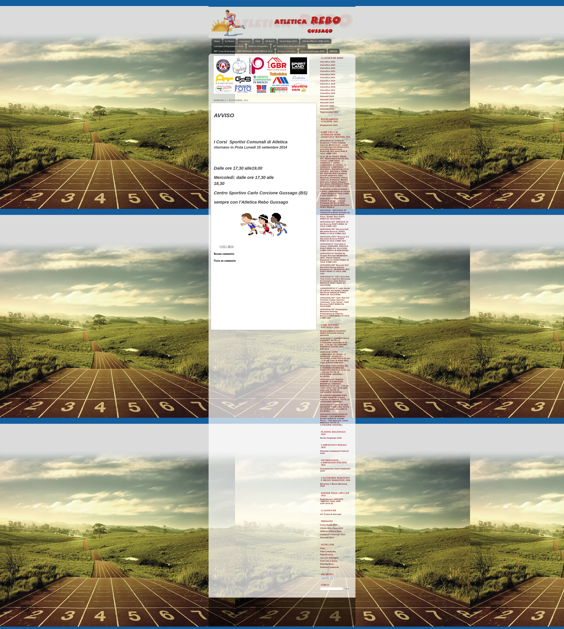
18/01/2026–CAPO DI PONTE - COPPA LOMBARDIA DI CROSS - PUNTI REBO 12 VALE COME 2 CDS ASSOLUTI (335, 192)
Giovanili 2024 (327, 103)
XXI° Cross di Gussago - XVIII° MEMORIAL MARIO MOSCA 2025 (243, 51)
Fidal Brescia (326, 555)
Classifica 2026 (327, 62)
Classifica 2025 (327, 65)
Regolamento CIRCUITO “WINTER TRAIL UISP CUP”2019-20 (331, 501)
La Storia (229, 41)
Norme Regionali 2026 (331, 438)
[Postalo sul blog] (223, 246)
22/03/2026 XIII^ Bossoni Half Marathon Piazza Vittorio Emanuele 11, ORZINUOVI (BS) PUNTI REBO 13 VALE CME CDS (335, 269)
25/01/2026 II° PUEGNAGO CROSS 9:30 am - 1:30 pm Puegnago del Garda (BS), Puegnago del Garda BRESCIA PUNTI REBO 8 (334, 203)
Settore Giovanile (223, 609)
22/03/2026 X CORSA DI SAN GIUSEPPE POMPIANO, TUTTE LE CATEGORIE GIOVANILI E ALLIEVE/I (334, 408)
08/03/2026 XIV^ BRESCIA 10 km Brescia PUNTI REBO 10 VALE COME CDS (334, 224)
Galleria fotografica (258, 46)
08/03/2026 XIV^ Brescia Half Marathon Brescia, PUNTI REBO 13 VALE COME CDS (334, 231)
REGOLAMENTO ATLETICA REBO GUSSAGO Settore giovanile (333, 333)
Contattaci (245, 41)
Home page (220, 605)
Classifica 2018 (327, 87)
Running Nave (327, 564)
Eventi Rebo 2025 (288, 41)
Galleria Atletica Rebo (331, 531)
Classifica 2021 (327, 78)
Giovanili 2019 (327, 109)
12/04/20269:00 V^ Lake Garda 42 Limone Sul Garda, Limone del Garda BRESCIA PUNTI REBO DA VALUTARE (335, 291)
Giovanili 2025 (327, 100)
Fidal (258, 41)
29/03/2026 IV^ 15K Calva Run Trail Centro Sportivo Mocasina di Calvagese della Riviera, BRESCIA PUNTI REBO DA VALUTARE (335, 281)
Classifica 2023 (327, 71)
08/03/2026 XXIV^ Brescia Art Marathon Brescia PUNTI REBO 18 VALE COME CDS (334, 239)
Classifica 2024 (327, 68)
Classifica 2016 (327, 93)
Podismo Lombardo (329, 567)
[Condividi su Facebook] (229, 246)
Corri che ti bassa (329, 561)
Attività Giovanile (286, 51)
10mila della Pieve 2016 (331, 528)
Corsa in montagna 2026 (312, 51)
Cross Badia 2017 (329, 525)
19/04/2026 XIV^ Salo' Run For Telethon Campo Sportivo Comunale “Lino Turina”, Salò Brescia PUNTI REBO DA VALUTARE (334, 302)
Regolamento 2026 (329, 112)
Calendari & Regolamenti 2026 (228, 46)
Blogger (295, 621)
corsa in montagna (329, 558)
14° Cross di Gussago (330, 514)
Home (217, 41)
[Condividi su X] (226, 246)
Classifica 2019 (327, 84)
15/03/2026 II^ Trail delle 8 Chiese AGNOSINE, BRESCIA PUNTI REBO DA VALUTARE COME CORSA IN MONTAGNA (334, 247)
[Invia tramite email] (221, 246)
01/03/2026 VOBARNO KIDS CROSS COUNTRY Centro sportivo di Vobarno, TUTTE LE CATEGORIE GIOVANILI (335, 398)
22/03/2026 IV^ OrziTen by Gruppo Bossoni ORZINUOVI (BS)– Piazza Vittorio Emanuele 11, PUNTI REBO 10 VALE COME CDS (334, 258)
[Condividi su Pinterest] (232, 246)
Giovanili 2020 (327, 106)
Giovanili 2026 (327, 96)
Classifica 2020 (327, 81)
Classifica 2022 (327, 74)
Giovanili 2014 (327, 538)
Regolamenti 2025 (329, 125)
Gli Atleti (270, 41)
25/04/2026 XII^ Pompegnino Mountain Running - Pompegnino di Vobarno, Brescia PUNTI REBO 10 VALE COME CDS (334, 313)
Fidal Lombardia (328, 552)
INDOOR (333, 51)
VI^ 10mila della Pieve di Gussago (289, 46)
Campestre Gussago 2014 (332, 535)
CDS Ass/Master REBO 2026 (315, 41)
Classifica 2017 (327, 90)
